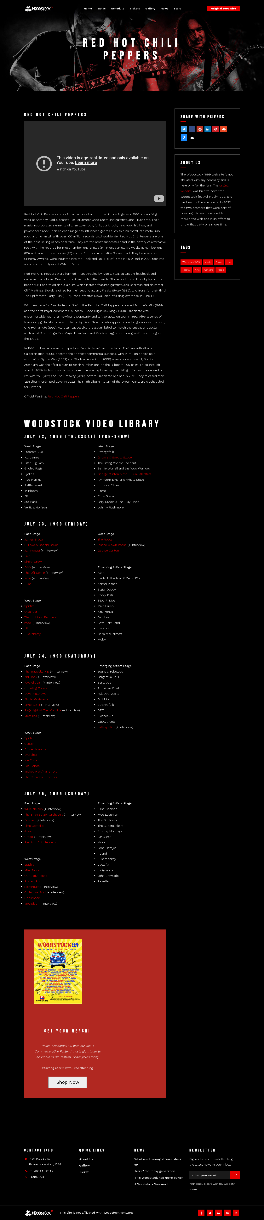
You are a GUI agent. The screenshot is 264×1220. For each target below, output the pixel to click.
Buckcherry (32, 634)
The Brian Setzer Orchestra (43, 814)
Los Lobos (32, 766)
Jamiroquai (32, 550)
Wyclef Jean (33, 682)
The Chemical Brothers (40, 777)
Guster (29, 744)
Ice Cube (30, 760)
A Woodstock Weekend (151, 1184)
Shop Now (67, 1082)
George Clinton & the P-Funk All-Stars (124, 474)
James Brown (34, 539)
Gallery (150, 8)
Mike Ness (31, 870)
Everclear (30, 755)
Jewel (28, 831)
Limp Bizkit (32, 705)
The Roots (105, 539)
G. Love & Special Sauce (115, 457)
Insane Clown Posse (112, 545)
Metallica (30, 716)
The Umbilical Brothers (40, 617)
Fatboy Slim (106, 727)
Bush (28, 584)
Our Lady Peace (35, 876)
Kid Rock (30, 677)
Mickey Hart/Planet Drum (42, 771)
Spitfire (29, 606)
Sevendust (31, 887)
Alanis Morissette (36, 699)
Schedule (117, 8)
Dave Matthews (35, 694)
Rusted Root (33, 881)
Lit (26, 628)
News (164, 8)
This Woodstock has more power (158, 1177)
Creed (28, 837)
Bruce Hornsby (35, 749)
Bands (101, 8)
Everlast (30, 820)
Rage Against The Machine (42, 710)
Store (177, 8)
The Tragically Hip (36, 671)
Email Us (37, 1176)
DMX (27, 567)
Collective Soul (35, 892)
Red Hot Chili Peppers (64, 396)
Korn (27, 578)
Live (27, 556)
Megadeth (31, 903)
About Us (86, 1159)
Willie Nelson (33, 809)
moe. (28, 623)
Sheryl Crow (33, 561)
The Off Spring (34, 572)
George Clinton (108, 550)
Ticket (84, 1172)
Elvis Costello (34, 826)
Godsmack (32, 898)
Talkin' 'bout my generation (154, 1171)
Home (88, 8)
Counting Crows (35, 688)
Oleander (30, 611)
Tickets (135, 8)
